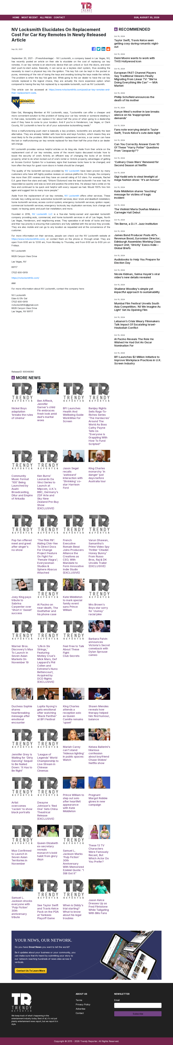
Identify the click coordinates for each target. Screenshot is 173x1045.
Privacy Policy (83, 1004)
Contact (80, 1013)
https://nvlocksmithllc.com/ (25, 278)
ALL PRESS (46, 17)
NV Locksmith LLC (42, 214)
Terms (79, 1000)
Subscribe (138, 1013)
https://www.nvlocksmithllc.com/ (28, 239)
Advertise (80, 1008)
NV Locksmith (72, 170)
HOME (16, 17)
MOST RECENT (29, 17)
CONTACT (59, 17)
